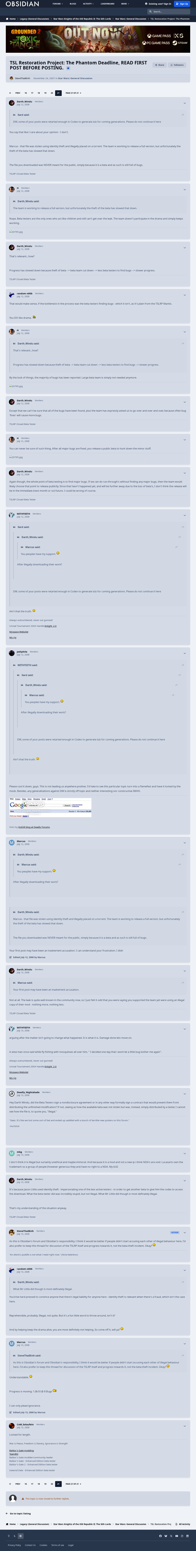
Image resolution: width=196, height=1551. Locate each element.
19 (45, 93)
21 (58, 93)
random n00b (24, 293)
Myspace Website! (18, 631)
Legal (70, 1545)
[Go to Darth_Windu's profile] (12, 103)
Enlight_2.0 (51, 625)
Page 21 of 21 (72, 93)
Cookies (43, 1545)
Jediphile (22, 651)
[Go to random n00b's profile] (12, 295)
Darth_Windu (24, 101)
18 (39, 93)
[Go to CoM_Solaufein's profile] (12, 1426)
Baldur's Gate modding (21, 1450)
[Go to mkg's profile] (12, 1153)
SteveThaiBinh (22, 78)
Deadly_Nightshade (28, 1092)
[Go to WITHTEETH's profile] (12, 515)
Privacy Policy (14, 1545)
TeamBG (13, 1453)
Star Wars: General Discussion (75, 78)
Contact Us (30, 1545)
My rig (12, 637)
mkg (19, 1151)
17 (32, 93)
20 (52, 93)
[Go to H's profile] (12, 189)
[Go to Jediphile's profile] (12, 653)
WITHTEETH (23, 513)
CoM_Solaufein (25, 1424)
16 (26, 93)
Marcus (21, 841)
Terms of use (57, 1545)
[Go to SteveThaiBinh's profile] (11, 78)
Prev (17, 93)
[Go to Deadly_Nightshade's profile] (12, 1094)
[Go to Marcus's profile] (12, 843)
